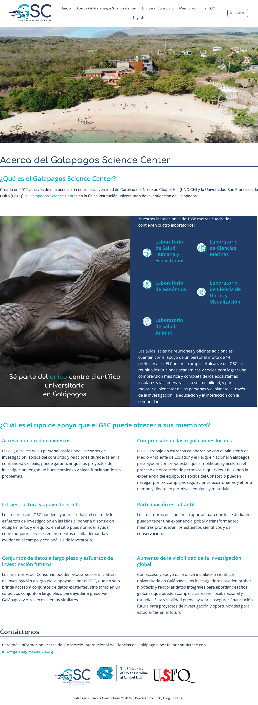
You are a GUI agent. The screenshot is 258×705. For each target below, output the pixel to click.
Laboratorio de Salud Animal (169, 326)
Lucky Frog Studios (168, 698)
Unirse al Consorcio (158, 8)
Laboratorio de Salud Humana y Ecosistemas (169, 251)
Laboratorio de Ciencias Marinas (224, 247)
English (138, 17)
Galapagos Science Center (53, 196)
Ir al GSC (208, 8)
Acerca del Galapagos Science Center (106, 8)
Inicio (66, 8)
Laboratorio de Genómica (170, 285)
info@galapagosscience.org (27, 651)
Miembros (187, 8)
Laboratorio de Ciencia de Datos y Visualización (225, 292)
